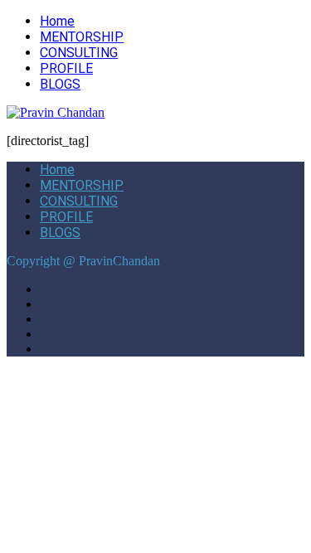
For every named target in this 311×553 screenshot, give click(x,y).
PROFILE (66, 68)
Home (57, 21)
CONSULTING (79, 53)
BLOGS (60, 84)
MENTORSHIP (82, 37)
